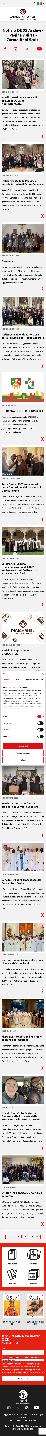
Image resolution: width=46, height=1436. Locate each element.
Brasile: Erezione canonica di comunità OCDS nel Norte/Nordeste (19, 100)
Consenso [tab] (7, 680)
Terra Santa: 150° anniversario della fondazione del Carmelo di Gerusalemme (21, 487)
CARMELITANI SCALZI (22, 16)
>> (43, 1237)
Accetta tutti (23, 746)
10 (33, 1237)
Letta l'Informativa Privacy (13, 1364)
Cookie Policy (30, 1420)
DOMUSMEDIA (22, 1426)
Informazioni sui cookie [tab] (35, 680)
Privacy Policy (16, 1420)
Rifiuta (23, 760)
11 (37, 1237)
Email (4, 1349)
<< (3, 1237)
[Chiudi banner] (43, 674)
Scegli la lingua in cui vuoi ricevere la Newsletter (20, 1357)
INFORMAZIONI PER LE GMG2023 (22, 411)
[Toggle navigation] (4, 3)
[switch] (40, 723)
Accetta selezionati (23, 753)
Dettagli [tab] (18, 680)
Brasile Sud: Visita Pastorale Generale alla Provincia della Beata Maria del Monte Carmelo (21, 1116)
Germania (8, 261)
